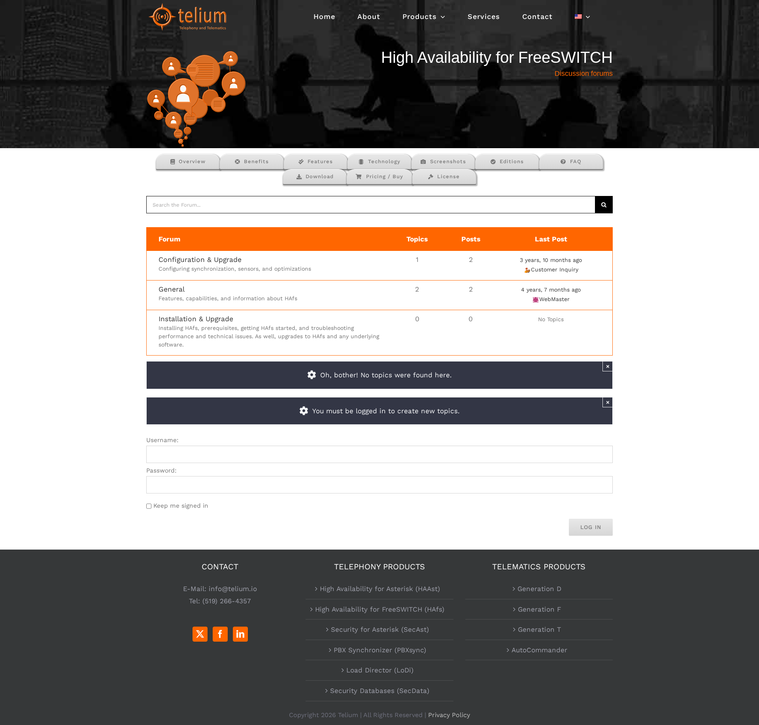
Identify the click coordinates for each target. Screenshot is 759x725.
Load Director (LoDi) (379, 670)
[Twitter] (200, 634)
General (172, 289)
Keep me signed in (180, 505)
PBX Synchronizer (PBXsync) (380, 650)
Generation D (539, 589)
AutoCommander (539, 650)
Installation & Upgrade (196, 319)
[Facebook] (220, 634)
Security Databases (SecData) (379, 691)
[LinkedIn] (240, 634)
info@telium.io (233, 589)
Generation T (539, 629)
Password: (161, 470)
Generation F (539, 609)
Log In (590, 527)
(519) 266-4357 (226, 601)
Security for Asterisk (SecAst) (380, 629)
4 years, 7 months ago (551, 289)
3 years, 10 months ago (551, 260)
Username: (162, 440)
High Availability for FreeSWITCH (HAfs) (379, 609)
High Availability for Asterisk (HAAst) (380, 589)
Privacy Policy (449, 715)
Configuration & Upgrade (200, 260)
